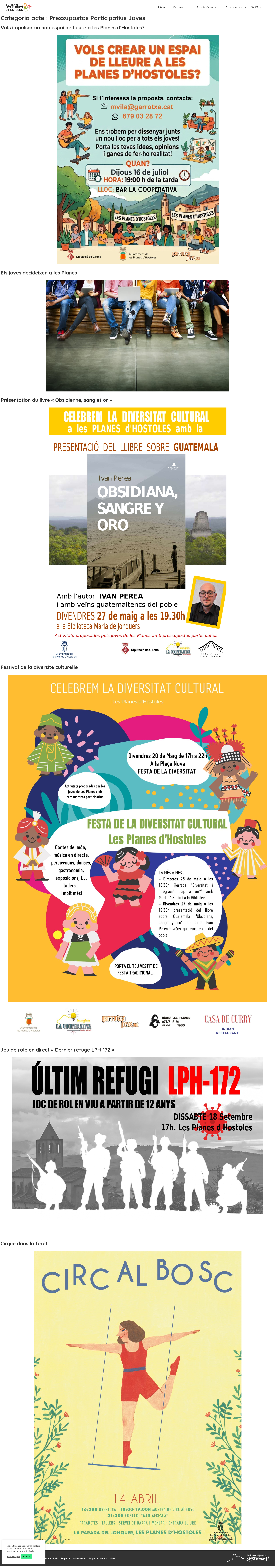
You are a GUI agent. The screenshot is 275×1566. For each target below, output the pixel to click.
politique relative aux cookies (101, 1558)
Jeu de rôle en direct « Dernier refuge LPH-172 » (57, 1050)
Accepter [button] (26, 1556)
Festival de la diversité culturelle (39, 667)
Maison (161, 7)
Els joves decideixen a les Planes (39, 272)
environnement (234, 7)
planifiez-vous (205, 7)
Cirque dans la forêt (24, 1243)
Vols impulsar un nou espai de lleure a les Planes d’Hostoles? (73, 27)
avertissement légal (47, 1558)
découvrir (178, 7)
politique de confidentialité (72, 1558)
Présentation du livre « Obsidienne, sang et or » (56, 400)
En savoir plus (13, 1556)
